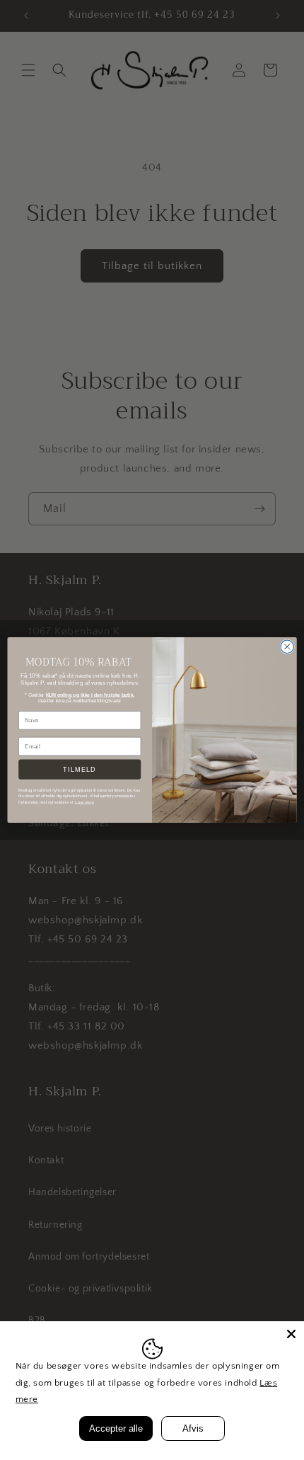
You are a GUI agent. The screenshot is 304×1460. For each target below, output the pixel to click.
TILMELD (79, 768)
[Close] (291, 1334)
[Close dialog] (287, 646)
